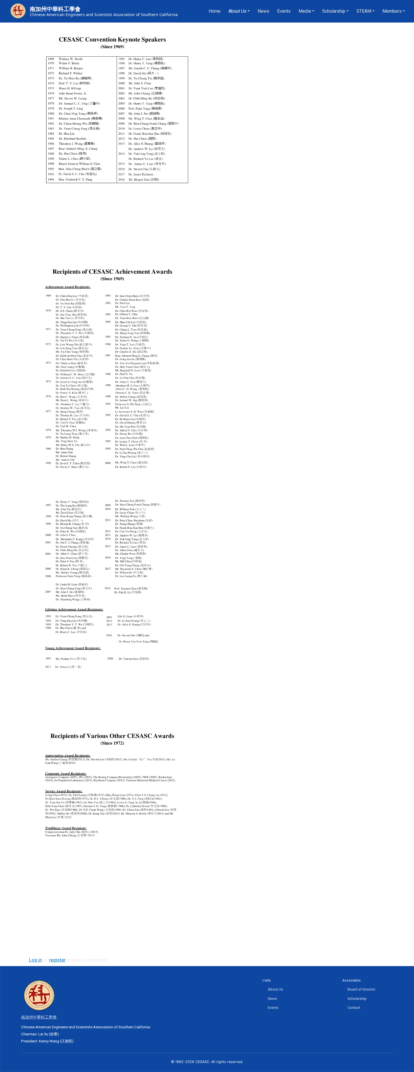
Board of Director (361, 989)
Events (284, 11)
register (57, 960)
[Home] (18, 11)
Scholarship (333, 11)
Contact (354, 1008)
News (263, 11)
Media (305, 11)
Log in (35, 960)
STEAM (364, 11)
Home (215, 11)
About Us (237, 11)
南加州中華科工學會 (55, 9)
